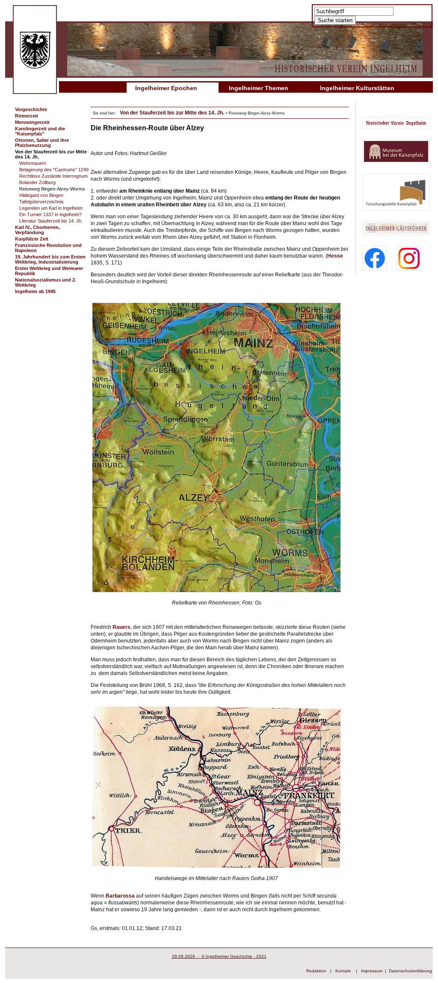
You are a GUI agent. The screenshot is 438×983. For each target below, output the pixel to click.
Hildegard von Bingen (41, 195)
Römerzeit (26, 115)
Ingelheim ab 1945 (35, 291)
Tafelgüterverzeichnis (41, 201)
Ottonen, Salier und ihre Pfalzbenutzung (42, 143)
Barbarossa (120, 896)
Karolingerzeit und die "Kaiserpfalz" (40, 131)
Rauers (121, 627)
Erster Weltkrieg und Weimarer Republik (49, 271)
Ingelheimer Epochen (166, 88)
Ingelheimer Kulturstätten (357, 88)
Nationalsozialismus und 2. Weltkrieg (45, 282)
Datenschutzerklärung (410, 970)
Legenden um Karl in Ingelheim (51, 208)
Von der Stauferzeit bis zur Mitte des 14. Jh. (51, 154)
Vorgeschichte (31, 109)
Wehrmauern (32, 163)
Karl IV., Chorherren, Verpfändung (37, 230)
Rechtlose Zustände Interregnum (53, 176)
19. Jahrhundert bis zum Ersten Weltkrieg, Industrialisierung (50, 259)
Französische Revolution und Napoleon (48, 248)
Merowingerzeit (32, 122)
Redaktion (316, 970)
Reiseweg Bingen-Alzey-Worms (52, 188)
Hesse (335, 256)
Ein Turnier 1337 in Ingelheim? (50, 214)
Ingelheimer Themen (258, 88)
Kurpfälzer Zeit (31, 238)
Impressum (371, 970)
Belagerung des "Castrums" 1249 (54, 169)
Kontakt (343, 970)
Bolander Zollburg (37, 182)
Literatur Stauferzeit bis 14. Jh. (51, 220)
